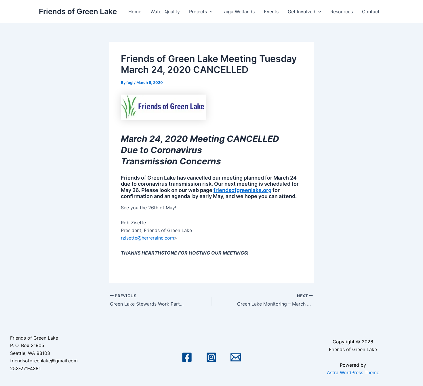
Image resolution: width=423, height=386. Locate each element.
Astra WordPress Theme (353, 372)
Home (134, 11)
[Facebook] (187, 357)
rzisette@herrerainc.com (147, 238)
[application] (210, 11)
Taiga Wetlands (238, 11)
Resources (341, 11)
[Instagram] (211, 357)
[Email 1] (235, 357)
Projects (198, 11)
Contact (371, 11)
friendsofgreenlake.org (242, 190)
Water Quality (165, 11)
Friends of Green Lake (78, 11)
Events (271, 11)
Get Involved (301, 11)
